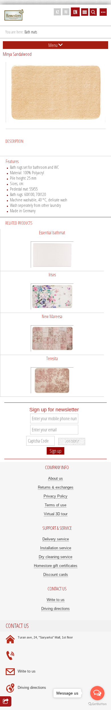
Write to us (56, 600)
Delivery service (55, 539)
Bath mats (30, 32)
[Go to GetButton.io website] (97, 704)
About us (55, 478)
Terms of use (55, 505)
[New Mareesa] (52, 334)
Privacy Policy (55, 496)
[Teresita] (52, 376)
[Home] (14, 15)
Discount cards (55, 574)
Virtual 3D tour (55, 514)
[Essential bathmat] (52, 250)
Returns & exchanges (55, 487)
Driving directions (55, 608)
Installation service (55, 548)
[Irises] (52, 292)
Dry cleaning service (55, 557)
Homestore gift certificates (55, 566)
